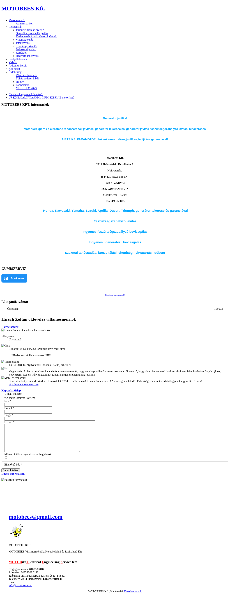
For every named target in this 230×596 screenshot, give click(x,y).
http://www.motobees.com (23, 384)
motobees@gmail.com (36, 516)
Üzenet (9, 422)
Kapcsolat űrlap (11, 390)
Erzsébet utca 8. (133, 591)
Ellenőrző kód (13, 464)
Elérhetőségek (10, 326)
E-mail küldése (10, 470)
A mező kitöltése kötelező (19, 397)
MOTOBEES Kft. (23, 8)
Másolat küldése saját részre (20, 454)
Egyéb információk (13, 473)
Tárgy (8, 415)
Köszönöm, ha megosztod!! (115, 295)
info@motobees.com (20, 585)
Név (7, 401)
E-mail (9, 408)
